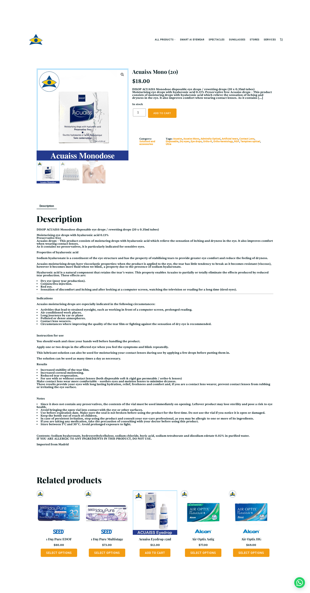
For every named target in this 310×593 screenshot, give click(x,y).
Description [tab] (46, 206)
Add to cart (162, 113)
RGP (236, 141)
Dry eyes (184, 141)
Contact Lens (246, 138)
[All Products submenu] (175, 39)
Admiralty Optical (210, 138)
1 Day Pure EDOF (59, 539)
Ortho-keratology (223, 141)
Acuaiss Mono (191, 138)
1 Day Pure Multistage (107, 539)
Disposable (172, 141)
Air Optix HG (251, 539)
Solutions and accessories (147, 143)
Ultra (168, 144)
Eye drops (196, 141)
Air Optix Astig (203, 539)
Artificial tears (230, 138)
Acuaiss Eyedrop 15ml (155, 539)
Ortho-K (207, 141)
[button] (122, 74)
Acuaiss (177, 138)
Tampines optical (250, 141)
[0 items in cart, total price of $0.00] (281, 39)
